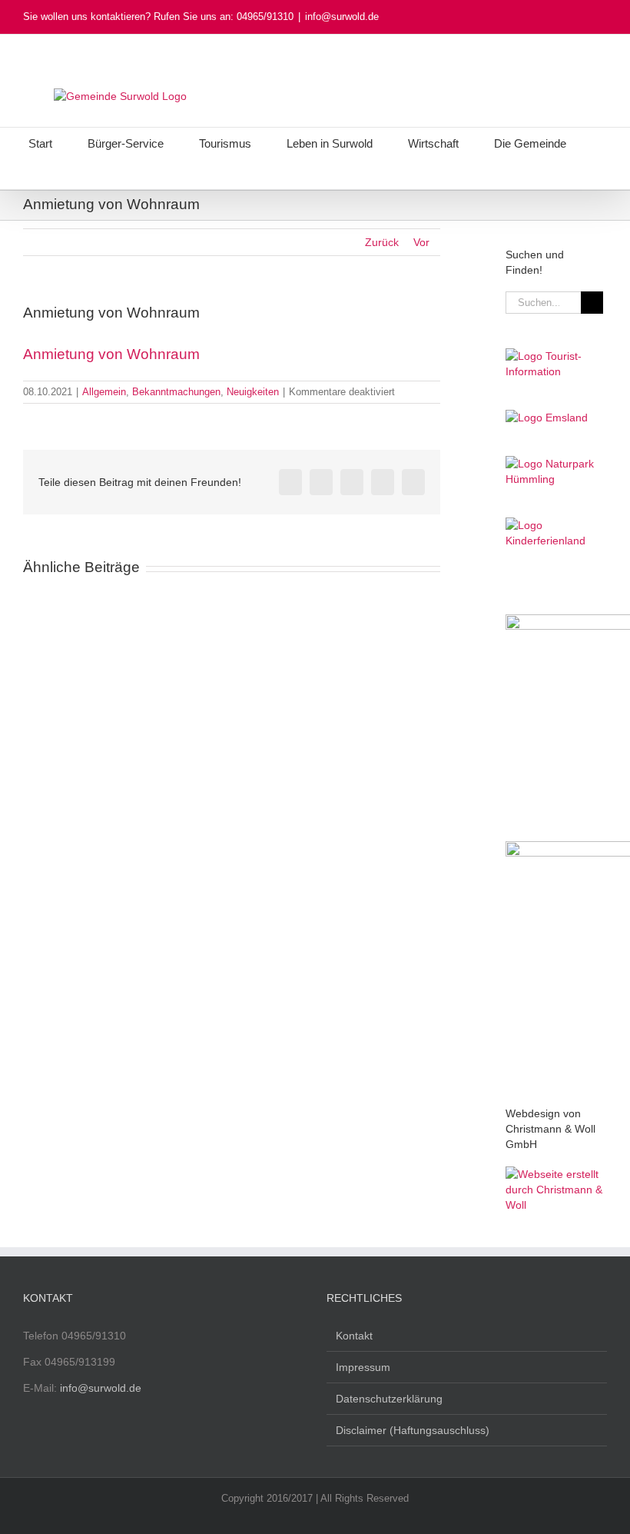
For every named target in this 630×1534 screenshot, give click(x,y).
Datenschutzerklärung (389, 1399)
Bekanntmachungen (176, 392)
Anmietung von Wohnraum (111, 354)
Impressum (363, 1367)
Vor (421, 242)
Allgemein (104, 392)
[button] (305, 173)
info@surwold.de (342, 16)
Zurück (382, 242)
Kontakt (354, 1335)
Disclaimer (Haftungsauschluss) (412, 1430)
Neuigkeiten (253, 392)
